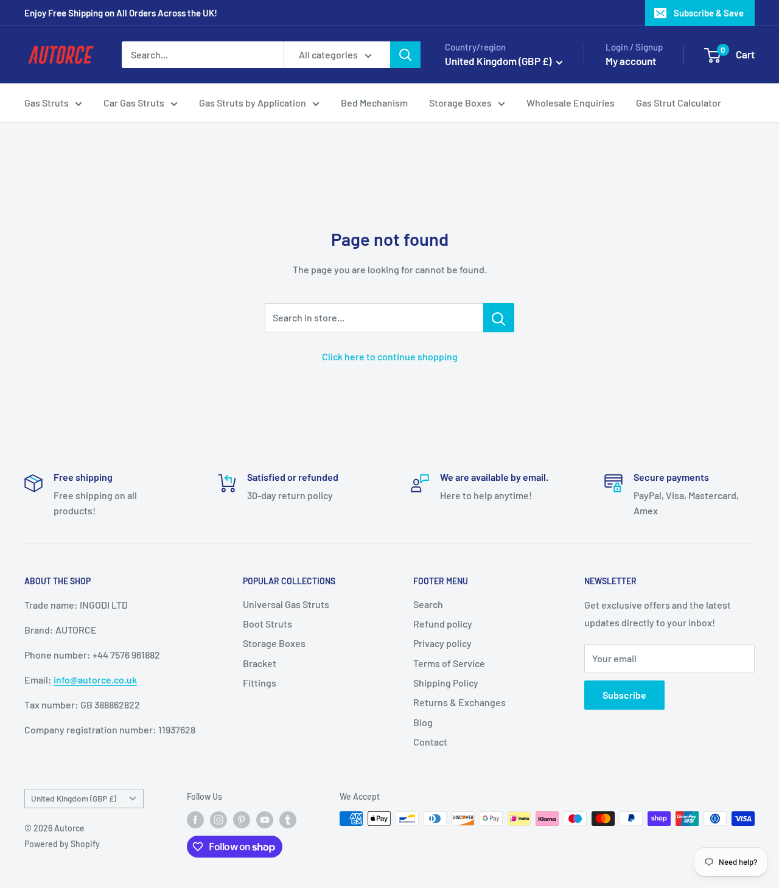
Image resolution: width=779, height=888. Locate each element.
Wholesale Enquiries (570, 102)
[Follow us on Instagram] (218, 819)
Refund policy (442, 623)
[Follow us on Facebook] (195, 819)
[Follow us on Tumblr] (287, 819)
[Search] (405, 54)
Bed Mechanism (374, 102)
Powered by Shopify (62, 844)
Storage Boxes (460, 102)
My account (631, 61)
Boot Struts (267, 623)
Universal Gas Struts (286, 604)
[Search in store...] (498, 317)
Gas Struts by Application (252, 102)
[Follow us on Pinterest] (241, 819)
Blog (423, 722)
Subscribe (624, 695)
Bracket (259, 663)
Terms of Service (449, 663)
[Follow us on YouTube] (264, 819)
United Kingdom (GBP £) (73, 798)
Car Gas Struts (133, 102)
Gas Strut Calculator (678, 102)
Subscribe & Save (709, 12)
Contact (430, 741)
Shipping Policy (445, 682)
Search (428, 604)
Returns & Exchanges (459, 702)
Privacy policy (442, 643)
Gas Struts (46, 102)
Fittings (259, 682)
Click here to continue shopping (390, 356)
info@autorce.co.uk (95, 679)
